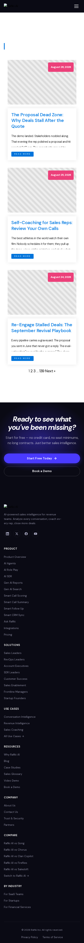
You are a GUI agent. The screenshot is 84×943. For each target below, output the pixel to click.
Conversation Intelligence (20, 717)
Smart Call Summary (16, 602)
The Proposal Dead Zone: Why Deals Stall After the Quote (37, 120)
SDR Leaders (12, 672)
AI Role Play (11, 570)
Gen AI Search (13, 589)
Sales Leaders (12, 653)
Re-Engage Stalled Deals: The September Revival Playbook (41, 328)
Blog (6, 761)
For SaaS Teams (13, 894)
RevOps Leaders (14, 659)
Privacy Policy (29, 937)
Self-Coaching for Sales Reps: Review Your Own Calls (41, 225)
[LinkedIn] (7, 533)
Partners (9, 825)
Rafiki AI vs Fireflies (15, 863)
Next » (50, 371)
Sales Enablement (15, 685)
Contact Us (11, 812)
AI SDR (8, 576)
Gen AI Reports (13, 582)
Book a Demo (42, 471)
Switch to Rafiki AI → (16, 875)
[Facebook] (26, 533)
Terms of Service (53, 937)
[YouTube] (35, 533)
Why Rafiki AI (12, 754)
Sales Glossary (13, 774)
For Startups (11, 900)
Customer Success (15, 679)
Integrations (11, 628)
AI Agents (10, 563)
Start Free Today (39, 458)
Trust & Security (14, 818)
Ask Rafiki (10, 621)
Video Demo (11, 780)
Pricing (8, 634)
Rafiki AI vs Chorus (15, 849)
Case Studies (12, 767)
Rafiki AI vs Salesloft (16, 869)
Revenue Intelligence (17, 723)
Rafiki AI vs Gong (14, 843)
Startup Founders (15, 698)
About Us (9, 805)
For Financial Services (17, 907)
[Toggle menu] (76, 6)
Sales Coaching (13, 729)
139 (41, 371)
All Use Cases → (14, 736)
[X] (16, 533)
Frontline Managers (16, 691)
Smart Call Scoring (15, 595)
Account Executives (16, 666)
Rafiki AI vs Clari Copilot (18, 856)
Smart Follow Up (14, 608)
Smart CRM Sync (14, 615)
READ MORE (22, 154)
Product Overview (15, 557)
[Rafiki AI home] (11, 6)
